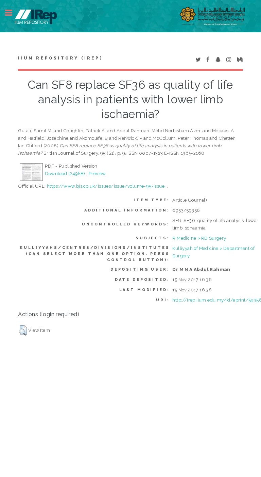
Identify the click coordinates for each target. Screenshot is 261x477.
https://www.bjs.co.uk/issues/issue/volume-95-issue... (107, 186)
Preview (97, 173)
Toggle (12, 12)
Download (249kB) (65, 173)
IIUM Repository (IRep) (60, 58)
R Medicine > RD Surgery (199, 238)
